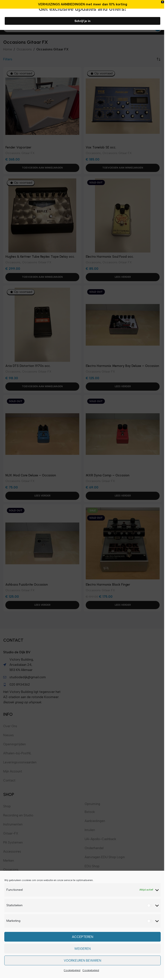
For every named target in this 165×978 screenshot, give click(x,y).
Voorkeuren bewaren (82, 960)
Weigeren (82, 949)
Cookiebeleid (72, 970)
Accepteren (82, 937)
